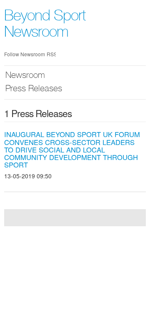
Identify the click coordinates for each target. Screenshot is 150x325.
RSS (51, 54)
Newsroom (25, 76)
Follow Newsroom (24, 54)
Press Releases (33, 89)
